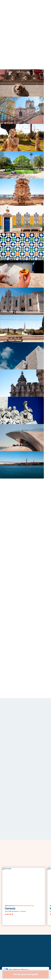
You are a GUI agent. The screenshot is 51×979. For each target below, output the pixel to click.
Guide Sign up (8, 960)
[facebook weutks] (10, 965)
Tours (4, 944)
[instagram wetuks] (29, 965)
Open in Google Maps (20, 617)
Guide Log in (7, 956)
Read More (27, 46)
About (5, 948)
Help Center (7, 952)
